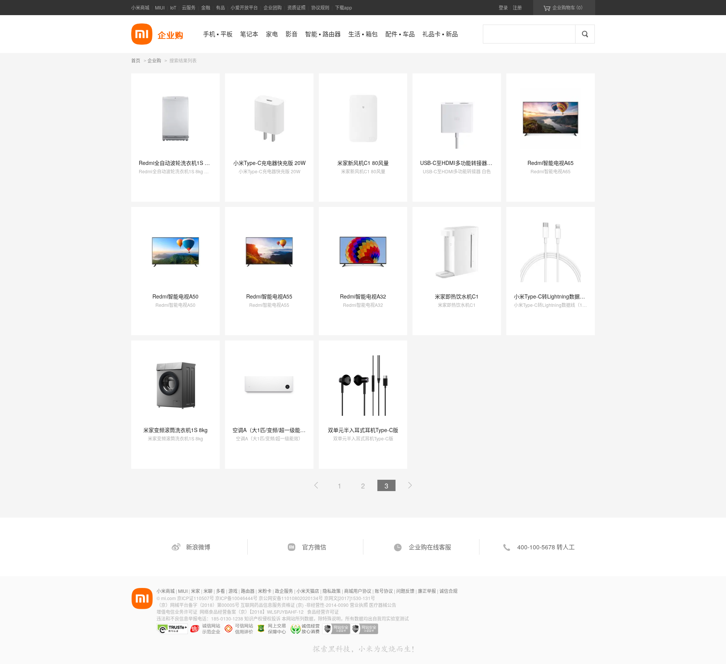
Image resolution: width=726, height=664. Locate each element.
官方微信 (314, 547)
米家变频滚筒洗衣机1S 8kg (175, 430)
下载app (343, 7)
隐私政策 (332, 591)
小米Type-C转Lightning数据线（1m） (558, 296)
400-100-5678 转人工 (546, 547)
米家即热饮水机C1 (457, 296)
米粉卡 (264, 591)
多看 (220, 591)
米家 (195, 591)
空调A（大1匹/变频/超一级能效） (272, 430)
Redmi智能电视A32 (363, 296)
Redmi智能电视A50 (175, 296)
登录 (503, 7)
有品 (220, 7)
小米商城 (140, 7)
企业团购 (273, 7)
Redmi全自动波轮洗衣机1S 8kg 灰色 (182, 162)
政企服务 (284, 591)
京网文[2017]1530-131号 (349, 598)
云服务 (188, 7)
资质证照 (296, 7)
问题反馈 (405, 591)
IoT (173, 7)
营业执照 (359, 605)
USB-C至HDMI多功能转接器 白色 (459, 162)
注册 (517, 7)
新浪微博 (198, 547)
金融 (205, 7)
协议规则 (320, 7)
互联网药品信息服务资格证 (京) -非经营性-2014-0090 (295, 605)
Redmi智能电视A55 (269, 296)
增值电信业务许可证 (177, 611)
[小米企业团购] (141, 34)
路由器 (247, 591)
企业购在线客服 (430, 547)
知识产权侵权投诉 (262, 618)
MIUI (159, 7)
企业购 (154, 61)
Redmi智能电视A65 (550, 162)
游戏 (232, 591)
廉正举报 (427, 591)
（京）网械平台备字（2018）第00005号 (198, 605)
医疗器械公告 (382, 605)
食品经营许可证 (323, 611)
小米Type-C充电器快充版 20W (269, 162)
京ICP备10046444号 (236, 598)
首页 (135, 60)
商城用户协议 (357, 591)
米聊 (208, 591)
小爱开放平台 (244, 7)
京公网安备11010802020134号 (291, 598)
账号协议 (384, 591)
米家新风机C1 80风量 (363, 162)
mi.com (168, 598)
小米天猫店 (307, 591)
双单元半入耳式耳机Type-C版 (363, 430)
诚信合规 (448, 591)
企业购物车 (564, 7)
